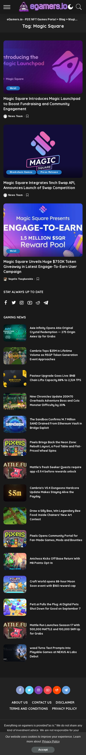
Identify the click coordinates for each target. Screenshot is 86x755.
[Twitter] (13, 303)
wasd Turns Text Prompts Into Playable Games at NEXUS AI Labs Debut (53, 652)
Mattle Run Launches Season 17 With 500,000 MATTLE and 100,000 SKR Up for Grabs (55, 629)
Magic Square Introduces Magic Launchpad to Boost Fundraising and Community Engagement (41, 103)
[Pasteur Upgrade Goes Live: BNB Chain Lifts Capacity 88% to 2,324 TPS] (14, 378)
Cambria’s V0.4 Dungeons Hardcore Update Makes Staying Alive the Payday (54, 492)
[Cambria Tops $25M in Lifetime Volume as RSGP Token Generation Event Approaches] (14, 355)
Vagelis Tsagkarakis (20, 279)
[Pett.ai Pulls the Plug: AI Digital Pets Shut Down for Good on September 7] (14, 607)
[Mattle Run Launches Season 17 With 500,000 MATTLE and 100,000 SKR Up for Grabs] (14, 630)
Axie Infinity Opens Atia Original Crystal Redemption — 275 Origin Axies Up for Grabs (52, 332)
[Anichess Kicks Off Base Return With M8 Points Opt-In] (14, 561)
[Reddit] (38, 303)
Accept (43, 749)
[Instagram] (21, 303)
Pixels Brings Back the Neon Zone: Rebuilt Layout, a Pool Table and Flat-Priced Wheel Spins (55, 446)
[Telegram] (46, 303)
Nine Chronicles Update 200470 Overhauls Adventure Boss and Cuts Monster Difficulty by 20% (55, 401)
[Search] (78, 7)
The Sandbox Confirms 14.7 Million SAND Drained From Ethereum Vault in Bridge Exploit (56, 424)
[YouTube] (30, 303)
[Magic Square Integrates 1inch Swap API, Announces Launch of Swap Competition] (43, 151)
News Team (15, 116)
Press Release (49, 172)
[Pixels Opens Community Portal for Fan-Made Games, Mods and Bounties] (14, 538)
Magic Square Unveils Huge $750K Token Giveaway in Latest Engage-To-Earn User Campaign (40, 266)
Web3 (13, 88)
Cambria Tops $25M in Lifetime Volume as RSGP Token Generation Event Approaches (54, 355)
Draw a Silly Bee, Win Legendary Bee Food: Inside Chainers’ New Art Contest (55, 515)
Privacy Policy (51, 741)
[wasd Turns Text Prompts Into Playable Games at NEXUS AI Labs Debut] (14, 653)
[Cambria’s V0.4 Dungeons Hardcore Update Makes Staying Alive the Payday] (14, 493)
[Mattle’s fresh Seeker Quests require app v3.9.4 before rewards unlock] (14, 470)
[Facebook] (5, 303)
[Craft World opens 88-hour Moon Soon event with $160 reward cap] (14, 584)
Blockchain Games (21, 172)
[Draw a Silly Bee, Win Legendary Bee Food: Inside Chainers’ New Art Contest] (14, 515)
